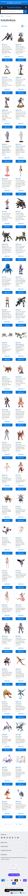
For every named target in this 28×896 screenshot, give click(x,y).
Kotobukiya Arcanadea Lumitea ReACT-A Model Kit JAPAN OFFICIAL (21, 575)
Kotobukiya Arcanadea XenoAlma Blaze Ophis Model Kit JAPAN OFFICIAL (20, 674)
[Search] (25, 11)
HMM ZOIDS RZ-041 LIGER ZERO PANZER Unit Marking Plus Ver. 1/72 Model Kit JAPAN (20, 348)
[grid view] (22, 26)
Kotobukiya (4, 53)
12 (16, 824)
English (13, 865)
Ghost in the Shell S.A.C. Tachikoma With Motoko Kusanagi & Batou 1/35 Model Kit (6, 282)
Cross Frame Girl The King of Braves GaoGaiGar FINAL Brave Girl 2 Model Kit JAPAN (21, 183)
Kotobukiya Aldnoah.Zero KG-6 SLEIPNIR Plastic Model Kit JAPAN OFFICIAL (21, 447)
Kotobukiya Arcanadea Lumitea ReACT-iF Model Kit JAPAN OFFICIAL (7, 609)
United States (13, 869)
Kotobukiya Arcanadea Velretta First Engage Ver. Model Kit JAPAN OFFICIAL (21, 641)
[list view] (25, 26)
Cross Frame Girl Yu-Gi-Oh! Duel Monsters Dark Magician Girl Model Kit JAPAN (7, 216)
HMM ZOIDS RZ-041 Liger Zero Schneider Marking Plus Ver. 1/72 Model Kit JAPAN (7, 381)
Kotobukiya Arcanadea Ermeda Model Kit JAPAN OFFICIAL (21, 511)
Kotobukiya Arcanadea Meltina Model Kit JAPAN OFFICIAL (21, 609)
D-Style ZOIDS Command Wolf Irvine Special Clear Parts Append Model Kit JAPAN (21, 216)
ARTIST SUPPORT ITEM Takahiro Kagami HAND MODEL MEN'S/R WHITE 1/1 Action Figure (20, 150)
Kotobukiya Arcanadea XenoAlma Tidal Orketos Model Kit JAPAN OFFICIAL (7, 772)
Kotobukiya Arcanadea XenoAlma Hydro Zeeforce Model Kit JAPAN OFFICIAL (21, 706)
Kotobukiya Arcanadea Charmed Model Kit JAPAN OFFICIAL (21, 479)
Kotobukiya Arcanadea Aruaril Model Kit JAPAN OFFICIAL (6, 479)
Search (7, 888)
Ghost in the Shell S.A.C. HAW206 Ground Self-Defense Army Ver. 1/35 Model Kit (21, 249)
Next (20, 824)
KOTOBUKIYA (5, 220)
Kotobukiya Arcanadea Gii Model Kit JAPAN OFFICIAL (6, 542)
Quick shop (7, 56)
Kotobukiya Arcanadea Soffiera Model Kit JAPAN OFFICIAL (7, 640)
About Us (12, 888)
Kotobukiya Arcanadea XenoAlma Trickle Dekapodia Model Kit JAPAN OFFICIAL (20, 773)
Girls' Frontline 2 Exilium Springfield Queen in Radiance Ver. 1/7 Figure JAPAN (21, 282)
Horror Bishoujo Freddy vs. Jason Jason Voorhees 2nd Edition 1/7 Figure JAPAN (6, 414)
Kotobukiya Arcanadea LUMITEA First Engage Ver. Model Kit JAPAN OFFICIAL (7, 576)
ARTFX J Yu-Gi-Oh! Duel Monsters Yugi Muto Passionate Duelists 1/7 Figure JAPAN (21, 115)
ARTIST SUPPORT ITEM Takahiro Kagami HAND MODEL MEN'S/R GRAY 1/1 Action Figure (7, 150)
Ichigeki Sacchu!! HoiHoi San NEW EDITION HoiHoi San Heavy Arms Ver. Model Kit (20, 414)
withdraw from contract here (14, 890)
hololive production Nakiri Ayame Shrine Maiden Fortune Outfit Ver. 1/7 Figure (21, 381)
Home (2, 16)
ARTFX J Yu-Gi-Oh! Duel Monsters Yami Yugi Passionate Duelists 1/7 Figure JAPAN (7, 115)
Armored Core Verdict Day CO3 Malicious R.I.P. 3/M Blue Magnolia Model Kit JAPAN (7, 49)
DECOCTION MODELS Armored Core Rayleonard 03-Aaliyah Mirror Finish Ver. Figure (7, 249)
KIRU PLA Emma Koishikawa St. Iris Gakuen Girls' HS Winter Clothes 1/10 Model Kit (6, 447)
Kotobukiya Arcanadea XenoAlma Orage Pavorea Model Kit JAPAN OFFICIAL (20, 739)
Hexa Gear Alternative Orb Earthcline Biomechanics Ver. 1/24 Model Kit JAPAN (7, 348)
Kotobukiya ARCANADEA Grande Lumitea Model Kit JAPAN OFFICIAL (20, 542)
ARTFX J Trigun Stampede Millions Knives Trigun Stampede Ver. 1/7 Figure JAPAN (21, 49)
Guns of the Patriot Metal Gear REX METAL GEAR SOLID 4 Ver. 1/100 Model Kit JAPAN (21, 314)
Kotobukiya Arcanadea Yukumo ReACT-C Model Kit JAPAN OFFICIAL (21, 806)
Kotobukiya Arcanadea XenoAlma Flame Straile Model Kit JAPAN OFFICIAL (6, 706)
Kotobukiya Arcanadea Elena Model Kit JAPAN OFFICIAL (6, 511)
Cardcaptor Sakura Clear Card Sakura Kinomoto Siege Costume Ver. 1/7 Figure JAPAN (7, 183)
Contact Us (18, 888)
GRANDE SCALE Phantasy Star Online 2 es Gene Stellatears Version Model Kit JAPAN (7, 314)
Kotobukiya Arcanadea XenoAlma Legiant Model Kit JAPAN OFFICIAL (7, 739)
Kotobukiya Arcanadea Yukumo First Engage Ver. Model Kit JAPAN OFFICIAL (7, 806)
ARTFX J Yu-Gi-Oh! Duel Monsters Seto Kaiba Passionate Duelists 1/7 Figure (20, 82)
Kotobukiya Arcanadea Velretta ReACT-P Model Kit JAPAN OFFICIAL (7, 673)
